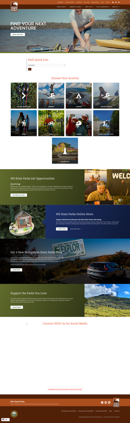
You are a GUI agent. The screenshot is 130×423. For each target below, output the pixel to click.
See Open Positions (19, 195)
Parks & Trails (61, 6)
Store (102, 2)
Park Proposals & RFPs (101, 411)
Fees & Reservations (102, 6)
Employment (60, 2)
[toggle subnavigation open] (66, 6)
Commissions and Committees (85, 411)
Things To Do (89, 6)
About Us (115, 6)
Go (29, 69)
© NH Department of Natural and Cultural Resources (99, 417)
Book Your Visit (18, 34)
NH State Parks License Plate (68, 411)
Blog (110, 411)
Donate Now (17, 307)
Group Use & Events (69, 2)
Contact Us (117, 411)
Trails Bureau (79, 2)
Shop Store (61, 229)
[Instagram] (116, 2)
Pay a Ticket (86, 2)
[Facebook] (113, 2)
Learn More (16, 270)
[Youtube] (119, 2)
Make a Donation (95, 2)
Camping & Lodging (75, 6)
